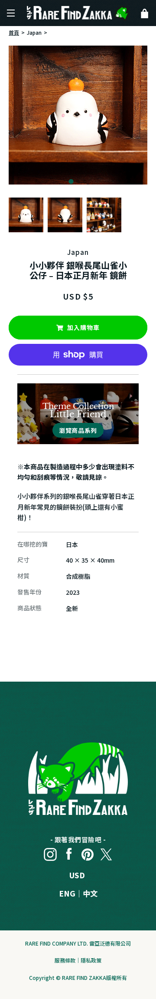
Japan (34, 32)
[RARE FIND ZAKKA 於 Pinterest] (87, 852)
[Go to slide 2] (78, 181)
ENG (67, 893)
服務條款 (65, 960)
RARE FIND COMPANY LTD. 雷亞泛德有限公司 (78, 943)
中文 (90, 893)
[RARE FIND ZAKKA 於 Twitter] (106, 852)
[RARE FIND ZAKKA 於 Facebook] (68, 852)
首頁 (14, 32)
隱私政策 (91, 960)
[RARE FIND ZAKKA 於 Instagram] (50, 852)
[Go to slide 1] (70, 181)
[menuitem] (26, 215)
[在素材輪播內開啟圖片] (78, 115)
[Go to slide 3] (85, 181)
